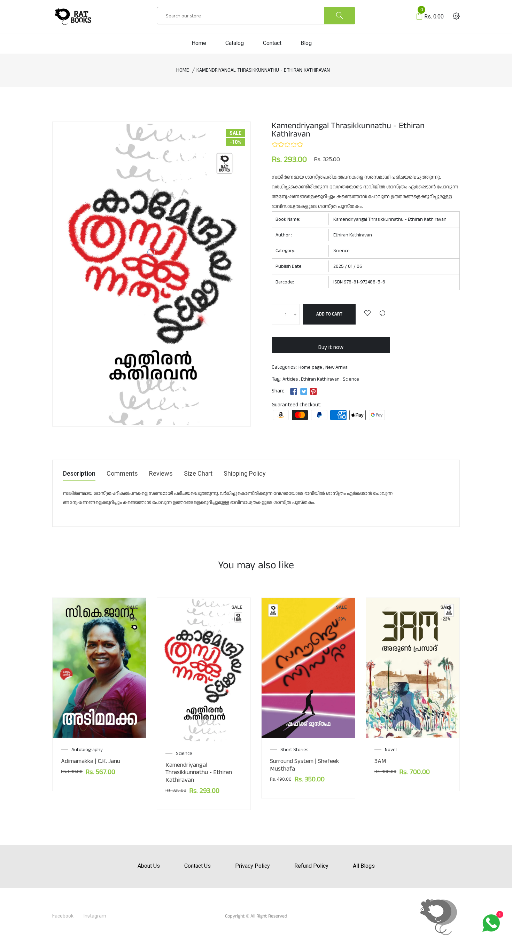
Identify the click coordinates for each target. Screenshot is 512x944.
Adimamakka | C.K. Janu (90, 761)
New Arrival (337, 367)
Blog (306, 43)
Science (341, 250)
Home (199, 43)
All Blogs (364, 866)
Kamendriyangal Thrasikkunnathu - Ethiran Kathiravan (198, 772)
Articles (290, 379)
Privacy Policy (252, 866)
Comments (122, 473)
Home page (310, 367)
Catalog (234, 43)
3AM (380, 761)
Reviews (161, 473)
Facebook (62, 916)
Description (79, 473)
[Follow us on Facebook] (293, 392)
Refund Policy (311, 866)
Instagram (95, 916)
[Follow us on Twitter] (303, 392)
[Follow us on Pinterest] (313, 392)
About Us (149, 866)
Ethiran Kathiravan (352, 235)
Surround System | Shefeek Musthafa (304, 765)
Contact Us (197, 866)
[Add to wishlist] (367, 314)
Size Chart (198, 473)
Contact (272, 43)
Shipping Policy (245, 473)
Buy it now (330, 347)
